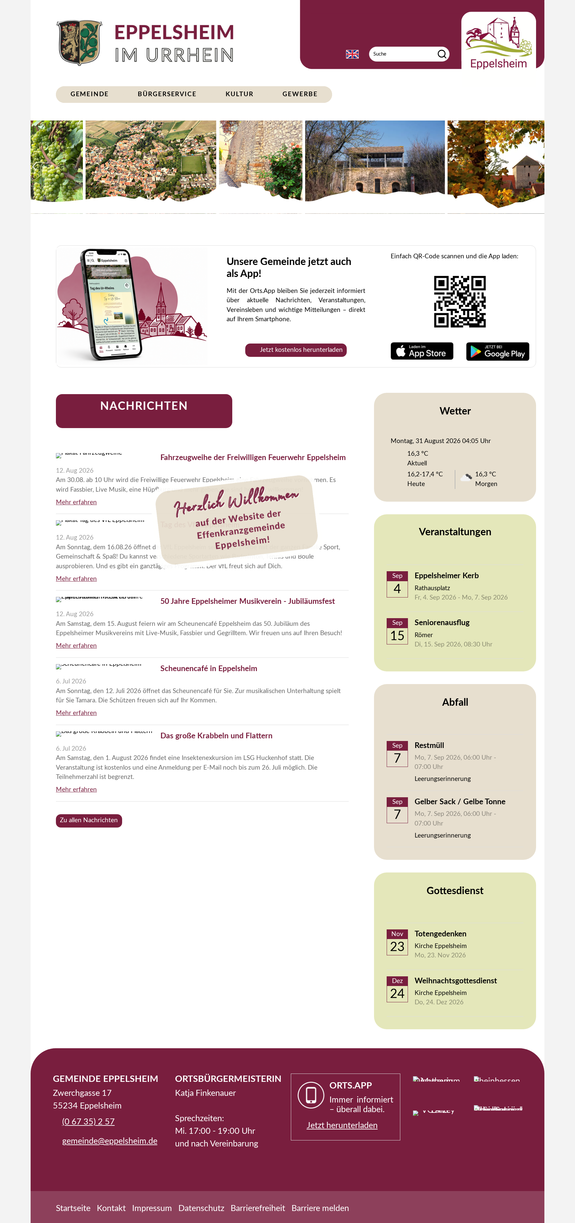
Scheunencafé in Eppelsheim (208, 668)
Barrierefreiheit (258, 1208)
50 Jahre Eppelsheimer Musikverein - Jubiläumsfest (247, 601)
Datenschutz (201, 1208)
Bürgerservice (167, 94)
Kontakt (111, 1208)
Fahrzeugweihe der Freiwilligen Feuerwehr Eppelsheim (253, 457)
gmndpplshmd (107, 1141)
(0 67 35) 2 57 (88, 1122)
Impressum (152, 1208)
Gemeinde (90, 94)
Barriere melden (320, 1208)
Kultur (239, 94)
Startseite (73, 1208)
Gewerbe (300, 94)
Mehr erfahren (76, 502)
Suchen (442, 54)
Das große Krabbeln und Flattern (216, 736)
